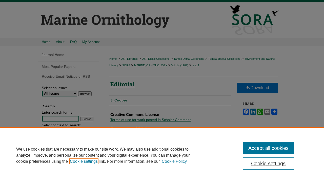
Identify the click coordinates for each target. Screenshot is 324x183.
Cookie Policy (174, 161)
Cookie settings (84, 161)
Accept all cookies (268, 148)
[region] (162, 155)
